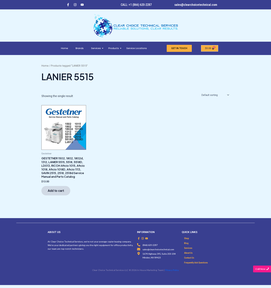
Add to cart (56, 191)
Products (113, 48)
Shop (186, 238)
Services (96, 48)
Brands (80, 48)
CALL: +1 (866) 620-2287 (136, 5)
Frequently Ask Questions (196, 262)
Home (64, 48)
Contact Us (189, 258)
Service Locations (136, 48)
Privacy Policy (172, 270)
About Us (188, 253)
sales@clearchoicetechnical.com (195, 5)
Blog (186, 243)
